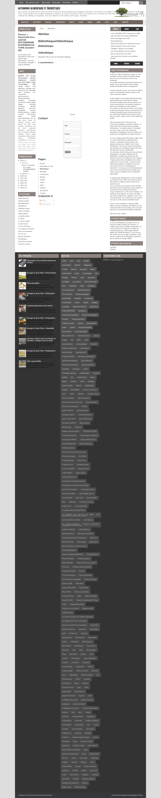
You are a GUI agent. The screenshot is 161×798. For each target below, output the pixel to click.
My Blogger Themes (137, 795)
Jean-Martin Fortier (87, 489)
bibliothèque (79, 646)
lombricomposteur (24, 112)
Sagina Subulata (90, 596)
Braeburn (78, 427)
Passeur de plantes (24, 236)
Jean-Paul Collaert (68, 493)
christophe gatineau (69, 373)
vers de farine (67, 352)
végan (28, 82)
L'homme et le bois (86, 502)
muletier (65, 729)
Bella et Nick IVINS (68, 419)
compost (96, 373)
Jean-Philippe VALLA (86, 493)
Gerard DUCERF (68, 469)
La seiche (21, 218)
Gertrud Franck (83, 469)
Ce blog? (43, 193)
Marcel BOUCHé (68, 533)
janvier (24, 174)
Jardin (42, 182)
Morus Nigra (81, 542)
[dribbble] (108, 2)
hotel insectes (79, 691)
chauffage (32, 90)
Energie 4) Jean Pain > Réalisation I (41, 351)
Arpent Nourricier (23, 198)
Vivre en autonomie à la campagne (74, 625)
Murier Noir (93, 542)
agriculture (22, 88)
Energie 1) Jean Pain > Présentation (41, 273)
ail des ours (73, 633)
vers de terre (66, 331)
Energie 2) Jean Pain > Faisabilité (40, 328)
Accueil (72, 114)
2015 (22, 183)
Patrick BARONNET (69, 550)
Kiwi (63, 502)
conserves (75, 662)
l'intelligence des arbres (70, 708)
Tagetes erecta (88, 608)
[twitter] (94, 2)
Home (21, 2)
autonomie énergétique (70, 315)
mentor (80, 323)
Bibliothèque (44, 169)
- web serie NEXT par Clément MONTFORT (124, 36)
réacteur (33, 136)
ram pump (83, 758)
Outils (42, 185)
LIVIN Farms (66, 506)
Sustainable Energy (77, 604)
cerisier (64, 658)
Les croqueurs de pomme (26, 229)
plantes (33, 78)
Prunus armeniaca (68, 575)
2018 (22, 176)
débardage (73, 675)
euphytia (87, 679)
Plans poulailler (33, 283)
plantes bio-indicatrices (70, 754)
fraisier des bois (67, 687)
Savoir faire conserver (25, 241)
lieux (80, 712)
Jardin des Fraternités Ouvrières (73, 481)
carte (30, 142)
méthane (24, 148)
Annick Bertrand (82, 410)
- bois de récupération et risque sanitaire (122, 51)
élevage (76, 779)
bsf (26, 124)
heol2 (86, 687)
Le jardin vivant (23, 224)
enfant (25, 146)
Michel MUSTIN (67, 542)
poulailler (23, 100)
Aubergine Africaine (85, 415)
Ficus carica (82, 460)
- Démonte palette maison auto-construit (122, 46)
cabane (83, 654)
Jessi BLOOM (67, 498)
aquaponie (23, 108)
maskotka (78, 720)
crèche (29, 144)
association (74, 642)
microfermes (66, 725)
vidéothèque (32, 138)
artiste (34, 140)
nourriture (33, 148)
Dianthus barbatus (68, 456)
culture (29, 102)
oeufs (19, 150)
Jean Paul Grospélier (69, 489)
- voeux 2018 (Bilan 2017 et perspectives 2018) (125, 33)
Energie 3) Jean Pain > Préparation (41, 318)
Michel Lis (93, 538)
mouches (21, 126)
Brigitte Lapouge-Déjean (70, 431)
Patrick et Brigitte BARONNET (72, 554)
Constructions (44, 174)
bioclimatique (91, 650)
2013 (22, 188)
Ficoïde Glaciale (68, 460)
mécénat (78, 733)
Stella (64, 604)
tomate (77, 766)
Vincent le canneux (24, 244)
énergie (21, 86)
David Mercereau (23, 203)
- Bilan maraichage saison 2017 (120, 38)
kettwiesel (65, 704)
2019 (22, 161)
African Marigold (68, 398)
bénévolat (26, 142)
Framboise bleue (82, 464)
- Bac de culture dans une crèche (120, 54)
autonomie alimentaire (70, 365)
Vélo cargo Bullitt (34, 361)
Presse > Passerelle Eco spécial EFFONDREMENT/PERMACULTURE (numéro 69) (26, 42)
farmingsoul (66, 683)
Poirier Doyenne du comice (86, 563)
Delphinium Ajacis (68, 448)
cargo (33, 82)
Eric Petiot (82, 456)
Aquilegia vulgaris (68, 415)
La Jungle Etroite (81, 506)
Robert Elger (83, 587)
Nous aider (56, 2)
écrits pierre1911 (81, 331)
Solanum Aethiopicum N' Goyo (87, 600)
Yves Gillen (94, 625)
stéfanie (83, 762)
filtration (85, 683)
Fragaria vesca (67, 464)
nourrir (29, 148)
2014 (22, 185)
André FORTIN (67, 410)
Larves (34, 122)
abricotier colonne (68, 629)
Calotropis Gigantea (69, 435)
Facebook (113, 247)
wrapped (85, 774)
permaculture (31, 114)
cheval (29, 134)
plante (64, 381)
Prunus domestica (85, 575)
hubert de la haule (68, 696)
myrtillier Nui (66, 733)
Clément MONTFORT (88, 439)
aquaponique (67, 637)
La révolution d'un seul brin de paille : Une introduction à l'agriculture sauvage (80, 515)
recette (33, 76)
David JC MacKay (86, 444)
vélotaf (64, 390)
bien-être (20, 142)
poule (24, 116)
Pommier (65, 567)
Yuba (34, 86)
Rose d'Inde (66, 592)
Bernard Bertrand (85, 419)
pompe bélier (94, 754)
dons (64, 675)
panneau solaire (25, 150)
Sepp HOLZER (67, 600)
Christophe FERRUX (69, 439)
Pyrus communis (90, 579)
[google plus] (117, 2)
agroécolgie (94, 629)
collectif (34, 142)
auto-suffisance (31, 130)
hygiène (29, 146)
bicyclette (33, 132)
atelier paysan (87, 642)
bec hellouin (66, 646)
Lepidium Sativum (68, 529)
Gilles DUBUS (67, 473)
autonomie (32, 100)
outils (21, 92)
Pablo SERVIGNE (68, 311)
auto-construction (91, 282)
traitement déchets (27, 106)
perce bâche (92, 745)
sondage (91, 381)
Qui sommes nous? (32, 2)
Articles (43, 200)
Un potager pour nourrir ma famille (74, 621)
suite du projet (67, 385)
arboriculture (79, 637)
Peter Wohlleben (68, 558)
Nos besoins (44, 190)
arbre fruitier (66, 273)
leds (73, 712)
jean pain (22, 82)
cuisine (33, 80)
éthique (84, 783)
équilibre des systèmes (70, 783)
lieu (72, 377)
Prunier (81, 571)
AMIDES (81, 394)
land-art (34, 146)
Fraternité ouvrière (24, 208)
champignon (75, 658)
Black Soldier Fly (29, 120)
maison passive (77, 716)
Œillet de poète (80, 787)
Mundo (28, 86)
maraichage (66, 298)
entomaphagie (82, 344)
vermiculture (29, 126)
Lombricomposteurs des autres (40, 306)
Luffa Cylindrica (84, 529)
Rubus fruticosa (67, 596)
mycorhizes (90, 729)
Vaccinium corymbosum (86, 356)
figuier (76, 683)
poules (33, 116)
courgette (86, 662)
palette (33, 102)
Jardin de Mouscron (69, 477)
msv (88, 725)
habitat (34, 134)
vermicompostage (24, 118)
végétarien (24, 80)
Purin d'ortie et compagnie (71, 579)
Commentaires (45, 204)
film (34, 84)
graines (73, 269)
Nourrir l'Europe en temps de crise (74, 546)
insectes (33, 110)
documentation (67, 344)
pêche (74, 758)
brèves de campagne (89, 315)
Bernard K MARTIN (69, 423)
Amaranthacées (91, 402)
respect (65, 762)
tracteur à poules (90, 766)
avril (23, 163)
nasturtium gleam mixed (81, 737)
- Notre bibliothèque (116, 41)
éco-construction (68, 290)
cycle (34, 124)
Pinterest (113, 249)
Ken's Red (79, 498)
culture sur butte (82, 671)
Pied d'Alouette (67, 563)
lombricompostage (24, 98)
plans (86, 750)
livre (71, 261)
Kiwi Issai (72, 502)
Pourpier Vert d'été (68, 571)
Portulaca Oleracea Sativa (82, 567)
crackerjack (80, 666)
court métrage (22, 144)
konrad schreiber (79, 704)
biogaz (21, 124)
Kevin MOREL (92, 498)
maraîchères (66, 720)
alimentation (24, 78)
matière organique (92, 720)
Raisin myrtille (67, 583)
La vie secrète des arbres (71, 520)
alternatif (30, 140)
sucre (92, 762)
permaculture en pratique (71, 750)
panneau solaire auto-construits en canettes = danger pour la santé (41, 339)
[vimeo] (99, 2)
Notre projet (46, 2)
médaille (88, 733)
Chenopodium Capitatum (88, 435)
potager (23, 104)
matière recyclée (68, 323)
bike (74, 650)
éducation (65, 779)
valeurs (23, 138)
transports (28, 92)
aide (26, 140)
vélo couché (74, 774)
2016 (22, 181)
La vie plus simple (24, 221)
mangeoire (90, 716)
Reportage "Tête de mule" (46, 57)
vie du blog (93, 306)
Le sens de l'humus (24, 226)
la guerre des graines (90, 708)
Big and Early (84, 423)
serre (82, 381)
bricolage (29, 88)
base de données (24, 132)
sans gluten (77, 282)
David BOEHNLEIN (69, 444)
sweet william (67, 766)
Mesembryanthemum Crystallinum (74, 538)
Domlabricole (22, 206)
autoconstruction (23, 96)
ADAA (72, 394)
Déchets (42, 177)
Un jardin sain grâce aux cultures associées (77, 617)
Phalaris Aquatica (84, 558)
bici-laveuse (91, 646)
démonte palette (87, 675)
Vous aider (66, 2)
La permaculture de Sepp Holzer (73, 510)
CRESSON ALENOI (90, 431)
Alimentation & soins (46, 166)
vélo (28, 76)
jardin (22, 75)
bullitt (30, 124)
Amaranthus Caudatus (70, 406)
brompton (22, 134)
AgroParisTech (81, 352)
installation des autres (70, 700)
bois (27, 90)
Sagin (79, 596)
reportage (94, 758)
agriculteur (82, 629)
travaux (32, 150)
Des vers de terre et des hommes (74, 452)
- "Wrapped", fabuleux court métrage (121, 48)
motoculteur (79, 725)
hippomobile (66, 691)
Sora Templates (123, 795)
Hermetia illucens (25, 122)
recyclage (32, 104)
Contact (75, 2)
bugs (64, 654)
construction (22, 102)
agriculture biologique (69, 360)
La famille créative (24, 216)
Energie (42, 180)
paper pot (65, 745)
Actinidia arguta (93, 394)
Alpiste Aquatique (84, 398)
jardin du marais (87, 700)
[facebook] (90, 2)
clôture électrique (90, 658)
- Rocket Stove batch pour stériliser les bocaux (125, 43)
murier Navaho (77, 729)
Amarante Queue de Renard (72, 402)
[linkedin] (113, 2)
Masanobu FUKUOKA (85, 533)
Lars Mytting (88, 520)
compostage (25, 84)
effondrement (67, 679)
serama (74, 762)
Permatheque (22, 239)
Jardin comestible (23, 211)
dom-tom (95, 671)
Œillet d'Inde (66, 787)
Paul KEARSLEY (92, 554)
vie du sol (93, 770)
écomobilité (21, 140)
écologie (95, 774)
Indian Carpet (80, 473)
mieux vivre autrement (25, 231)
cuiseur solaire (67, 671)
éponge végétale (88, 779)
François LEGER (68, 356)
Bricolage (43, 171)
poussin (65, 758)
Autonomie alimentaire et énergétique (39, 8)
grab (78, 687)
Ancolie (84, 406)
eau (97, 675)
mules (20, 148)
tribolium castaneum (69, 348)
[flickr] (103, 2)
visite (64, 774)
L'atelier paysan (23, 213)
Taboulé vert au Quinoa (70, 608)
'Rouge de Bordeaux (90, 390)
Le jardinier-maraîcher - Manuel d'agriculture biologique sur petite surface (80, 524)
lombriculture (22, 136)
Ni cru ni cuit (22, 234)
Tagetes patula (67, 612)
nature (28, 136)
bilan (81, 650)
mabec (88, 712)
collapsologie (84, 373)
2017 (22, 178)
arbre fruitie (92, 637)
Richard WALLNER (68, 587)
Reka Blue (79, 583)
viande (84, 770)
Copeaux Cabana (23, 201)
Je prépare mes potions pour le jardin (75, 485)
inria (89, 696)
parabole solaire (78, 745)
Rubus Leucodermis (82, 592)
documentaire (67, 294)
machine (65, 716)
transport (43, 188)
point (84, 754)
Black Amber (66, 427)
